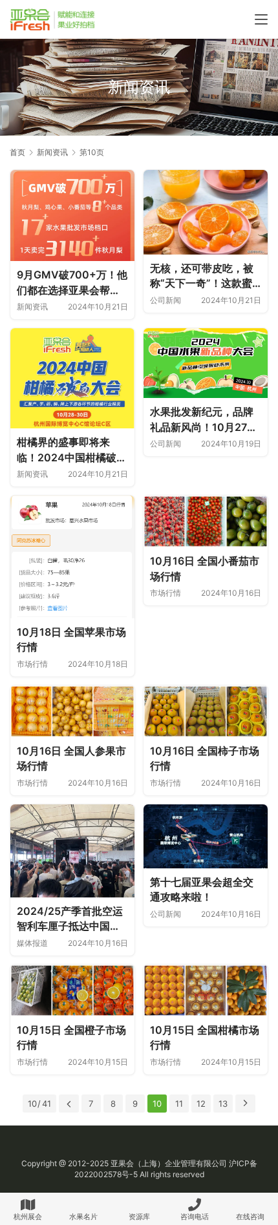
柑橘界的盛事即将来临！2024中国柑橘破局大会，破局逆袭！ (72, 450)
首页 (17, 152)
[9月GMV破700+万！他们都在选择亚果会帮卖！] (72, 215)
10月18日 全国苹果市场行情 (71, 639)
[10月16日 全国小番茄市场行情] (206, 521)
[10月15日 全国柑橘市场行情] (206, 990)
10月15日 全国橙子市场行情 (71, 1037)
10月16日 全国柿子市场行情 (204, 758)
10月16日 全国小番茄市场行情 (204, 568)
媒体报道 (32, 943)
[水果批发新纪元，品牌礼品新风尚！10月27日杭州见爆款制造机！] (206, 363)
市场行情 (32, 664)
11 (179, 1103)
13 (223, 1103)
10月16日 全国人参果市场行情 (71, 758)
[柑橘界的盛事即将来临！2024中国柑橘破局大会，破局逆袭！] (72, 378)
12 (201, 1103)
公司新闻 (165, 300)
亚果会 (122, 1163)
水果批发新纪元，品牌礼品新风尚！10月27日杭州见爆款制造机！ (203, 420)
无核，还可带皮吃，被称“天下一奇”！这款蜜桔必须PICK (201, 276)
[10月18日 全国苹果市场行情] (72, 557)
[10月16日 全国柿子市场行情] (206, 711)
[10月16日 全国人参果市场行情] (72, 711)
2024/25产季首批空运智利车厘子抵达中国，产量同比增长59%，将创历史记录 (70, 919)
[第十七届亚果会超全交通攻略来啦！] (206, 836)
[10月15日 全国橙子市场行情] (72, 990)
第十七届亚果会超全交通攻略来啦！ (201, 889)
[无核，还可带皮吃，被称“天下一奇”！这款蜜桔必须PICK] (206, 212)
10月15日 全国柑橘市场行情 (204, 1037)
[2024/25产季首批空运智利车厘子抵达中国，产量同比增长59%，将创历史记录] (72, 850)
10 (157, 1103)
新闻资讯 (32, 306)
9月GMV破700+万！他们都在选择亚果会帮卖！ (72, 283)
